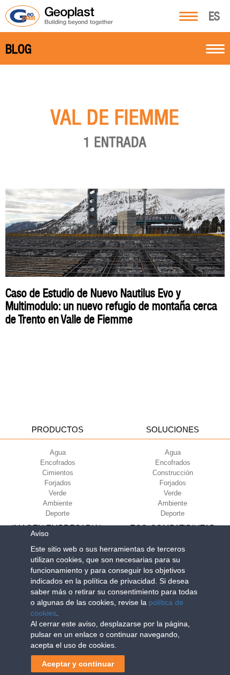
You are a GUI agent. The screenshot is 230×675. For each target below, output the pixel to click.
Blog (18, 49)
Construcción (172, 473)
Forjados (57, 483)
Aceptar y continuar (78, 664)
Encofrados (57, 463)
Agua (58, 452)
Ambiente (57, 503)
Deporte (57, 513)
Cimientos (57, 473)
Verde (57, 493)
